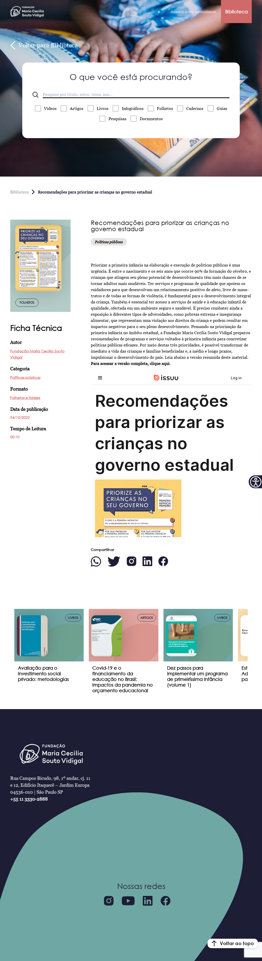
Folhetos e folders (25, 397)
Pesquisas (117, 119)
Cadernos (194, 108)
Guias (222, 108)
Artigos (76, 108)
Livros (102, 108)
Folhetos (165, 108)
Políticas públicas (25, 377)
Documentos (151, 119)
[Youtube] (128, 901)
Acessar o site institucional (193, 11)
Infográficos (133, 108)
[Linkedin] (147, 901)
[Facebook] (165, 901)
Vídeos (50, 108)
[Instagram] (109, 901)
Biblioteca (236, 11)
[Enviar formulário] (35, 95)
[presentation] (8, 636)
